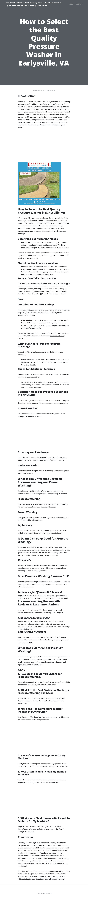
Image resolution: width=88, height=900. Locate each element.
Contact (79, 4)
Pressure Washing (57, 336)
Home (71, 4)
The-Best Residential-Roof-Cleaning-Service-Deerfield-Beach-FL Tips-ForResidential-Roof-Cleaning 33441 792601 (34, 4)
